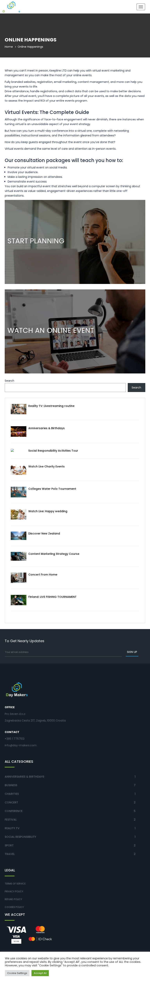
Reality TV (12, 828)
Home (9, 47)
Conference (13, 811)
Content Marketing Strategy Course (53, 554)
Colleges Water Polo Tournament (52, 489)
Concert (11, 802)
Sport (9, 845)
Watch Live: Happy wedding (47, 511)
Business (11, 785)
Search (9, 381)
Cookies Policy (14, 907)
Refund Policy (13, 899)
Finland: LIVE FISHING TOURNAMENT (52, 597)
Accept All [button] (40, 973)
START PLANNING (35, 241)
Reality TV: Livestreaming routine (51, 406)
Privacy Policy (14, 891)
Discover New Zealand (44, 533)
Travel (10, 854)
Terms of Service (15, 883)
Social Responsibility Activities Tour (53, 451)
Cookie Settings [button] (17, 973)
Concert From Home (42, 574)
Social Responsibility (20, 837)
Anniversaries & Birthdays (46, 428)
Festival (11, 820)
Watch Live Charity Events (46, 466)
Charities (12, 794)
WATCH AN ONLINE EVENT (50, 330)
